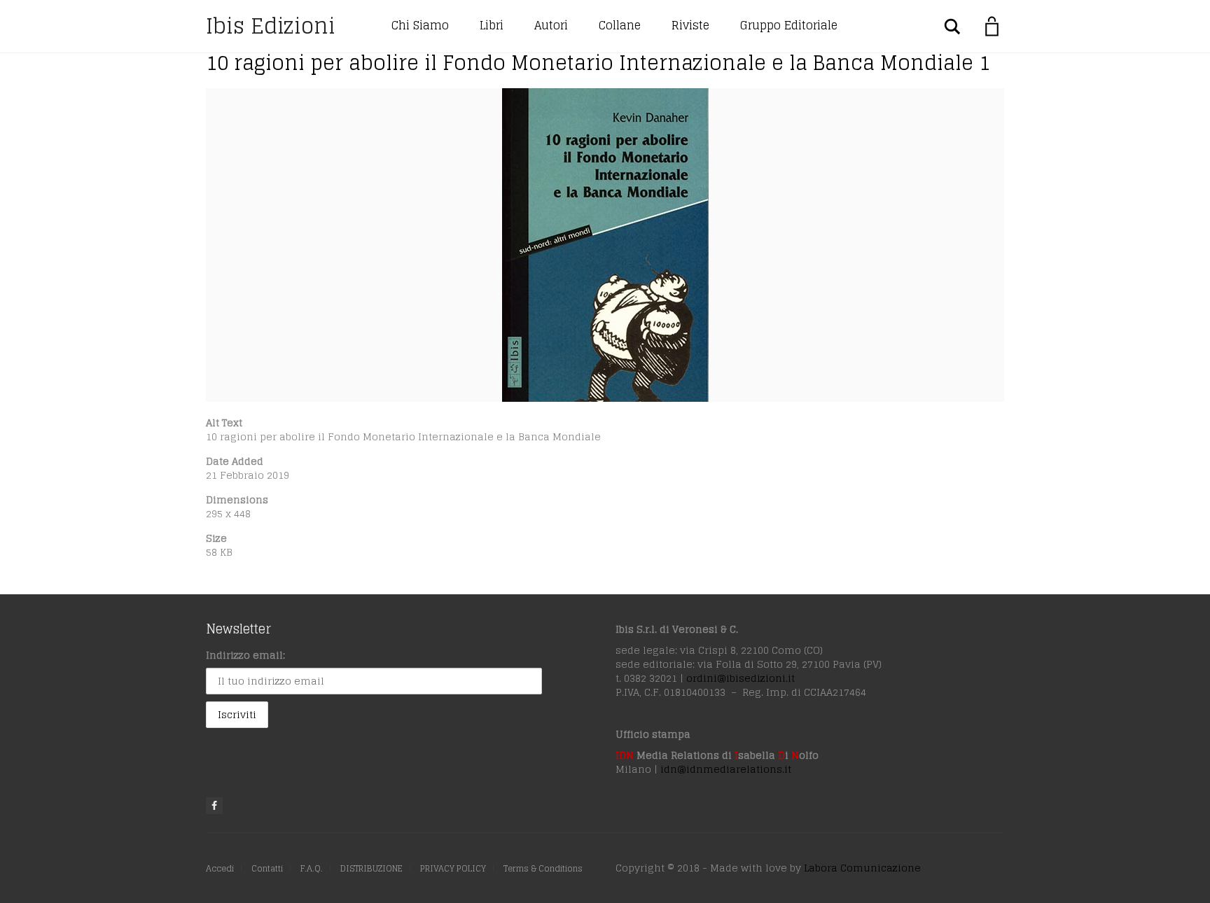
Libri (491, 25)
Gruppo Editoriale (788, 25)
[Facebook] (214, 805)
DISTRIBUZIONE (371, 868)
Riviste (690, 25)
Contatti (267, 868)
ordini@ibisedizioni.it (740, 678)
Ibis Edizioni (270, 26)
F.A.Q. (311, 868)
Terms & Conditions (543, 868)
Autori (551, 25)
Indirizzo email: (245, 655)
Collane (620, 25)
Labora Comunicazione (862, 867)
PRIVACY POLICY (453, 868)
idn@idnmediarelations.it (725, 769)
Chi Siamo (420, 25)
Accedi (220, 868)
